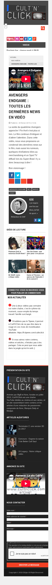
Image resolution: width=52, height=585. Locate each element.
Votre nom (11, 510)
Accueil (13, 57)
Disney (12, 193)
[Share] (11, 175)
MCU (29, 189)
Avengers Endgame (17, 189)
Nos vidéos (15, 60)
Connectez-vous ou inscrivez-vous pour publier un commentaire (26, 291)
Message (11, 529)
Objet (9, 523)
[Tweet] (17, 175)
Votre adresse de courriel (17, 517)
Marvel (36, 189)
